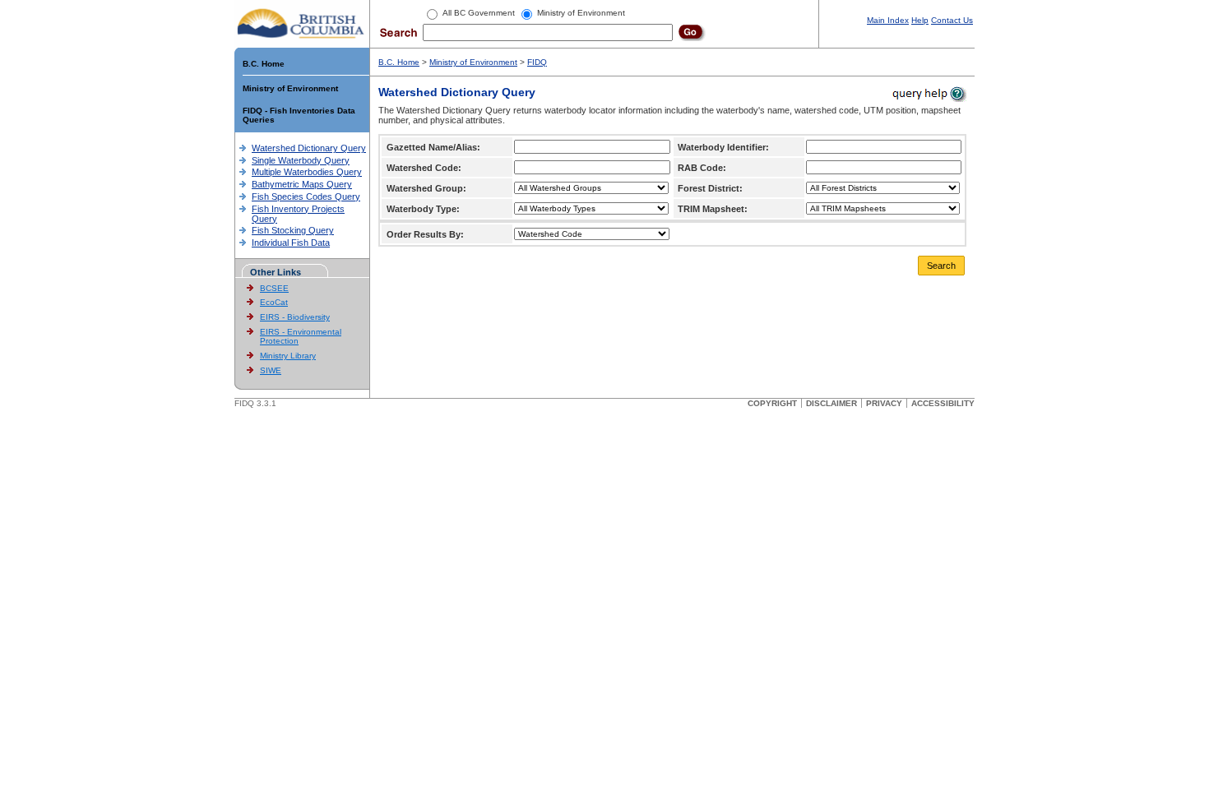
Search (941, 265)
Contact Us (952, 20)
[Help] (928, 93)
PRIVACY (884, 403)
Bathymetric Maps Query (302, 184)
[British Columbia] (301, 23)
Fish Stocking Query (293, 230)
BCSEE (274, 288)
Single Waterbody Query (301, 160)
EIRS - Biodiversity (295, 316)
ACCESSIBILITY (943, 403)
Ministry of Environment (290, 88)
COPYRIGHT (772, 403)
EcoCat (274, 302)
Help (920, 20)
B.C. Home (264, 63)
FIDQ (537, 62)
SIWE (270, 370)
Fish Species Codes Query (306, 196)
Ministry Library (288, 355)
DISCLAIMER (831, 403)
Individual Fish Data (291, 242)
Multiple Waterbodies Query (307, 172)
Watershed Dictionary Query (309, 148)
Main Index (888, 20)
